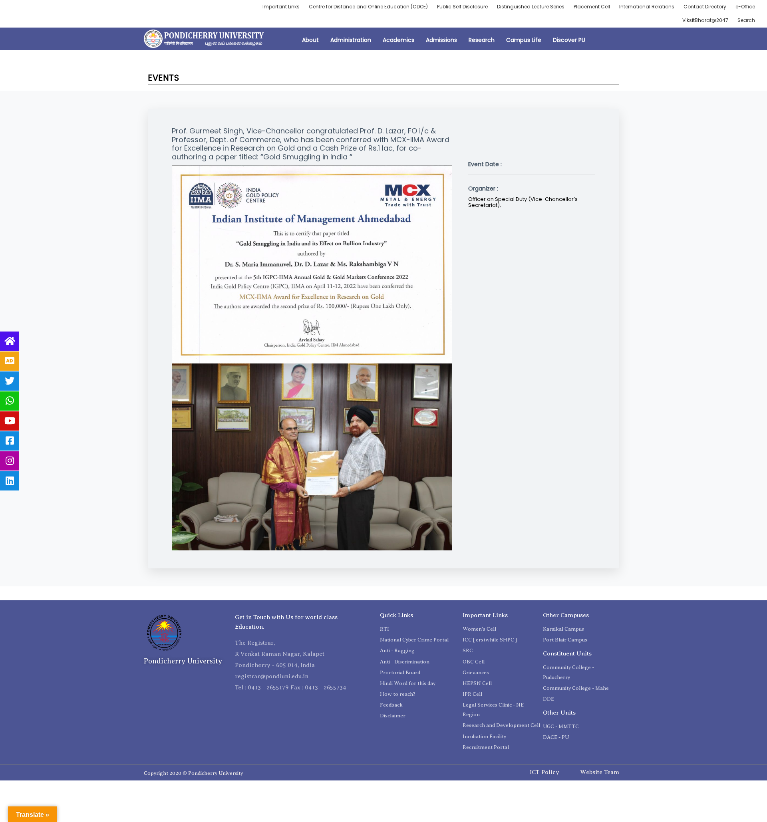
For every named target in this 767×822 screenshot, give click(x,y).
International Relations (646, 6)
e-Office (745, 6)
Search (746, 20)
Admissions (441, 40)
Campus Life (523, 40)
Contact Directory (705, 6)
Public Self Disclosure (462, 6)
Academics (398, 40)
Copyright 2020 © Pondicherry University (193, 773)
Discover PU (569, 40)
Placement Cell (592, 6)
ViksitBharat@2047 (705, 20)
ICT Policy (544, 772)
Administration (350, 40)
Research (482, 40)
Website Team (599, 772)
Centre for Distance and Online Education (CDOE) (368, 6)
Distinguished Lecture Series (530, 6)
